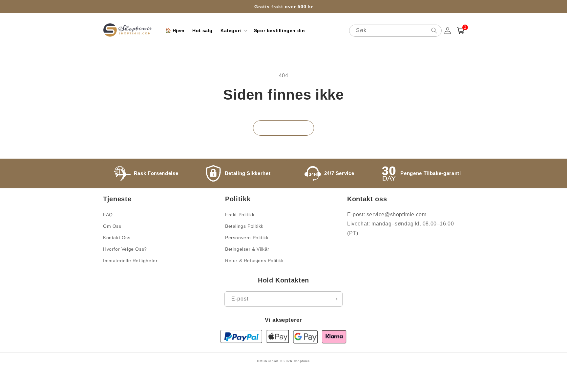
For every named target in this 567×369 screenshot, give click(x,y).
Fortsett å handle (283, 128)
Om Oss (112, 226)
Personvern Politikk (246, 237)
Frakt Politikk (239, 214)
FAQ (108, 214)
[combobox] (395, 30)
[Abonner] (335, 299)
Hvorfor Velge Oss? (125, 249)
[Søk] (434, 30)
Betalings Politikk (244, 226)
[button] (233, 30)
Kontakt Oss (117, 237)
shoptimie (302, 361)
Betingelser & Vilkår (247, 249)
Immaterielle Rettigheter (130, 260)
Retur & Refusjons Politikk (254, 260)
